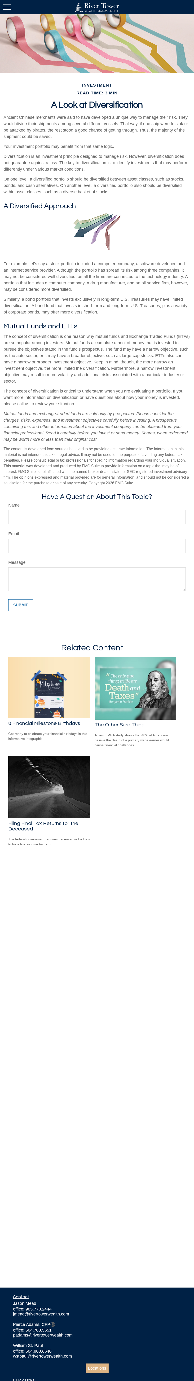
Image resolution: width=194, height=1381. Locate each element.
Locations (97, 1368)
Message (17, 562)
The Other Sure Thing (120, 725)
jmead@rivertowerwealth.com (41, 1314)
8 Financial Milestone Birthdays (44, 723)
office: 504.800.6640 (32, 1351)
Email (13, 533)
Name (14, 505)
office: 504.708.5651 (32, 1330)
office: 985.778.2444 (32, 1309)
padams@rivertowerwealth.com (43, 1335)
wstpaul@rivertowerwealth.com (42, 1356)
